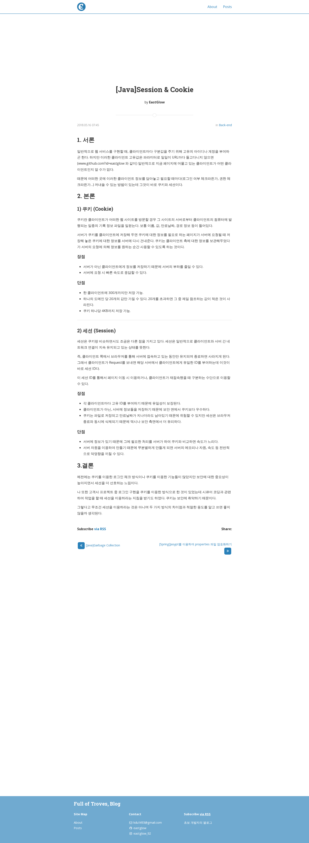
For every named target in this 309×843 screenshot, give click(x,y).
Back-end (225, 125)
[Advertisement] (154, 45)
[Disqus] (154, 616)
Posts (227, 6)
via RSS (100, 529)
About (212, 6)
